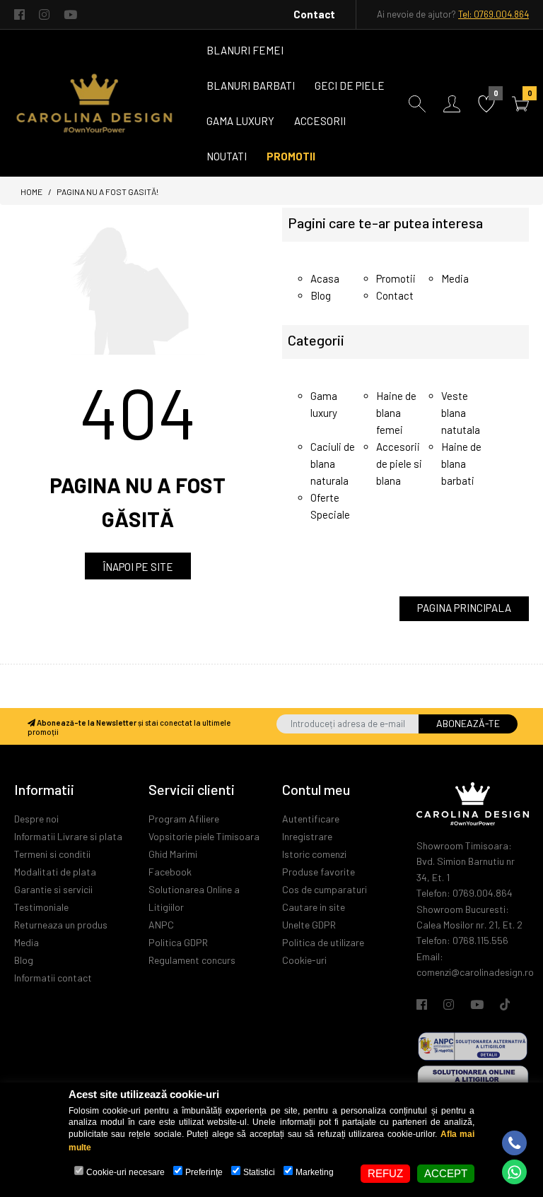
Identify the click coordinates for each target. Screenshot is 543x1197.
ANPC (161, 925)
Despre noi (36, 819)
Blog (320, 295)
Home (31, 191)
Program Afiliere (183, 819)
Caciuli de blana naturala (332, 463)
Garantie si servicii (53, 889)
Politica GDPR (178, 942)
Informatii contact (53, 978)
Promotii (396, 278)
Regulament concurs (191, 960)
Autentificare (310, 819)
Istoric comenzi (314, 854)
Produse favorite (318, 872)
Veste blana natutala (460, 412)
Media (455, 278)
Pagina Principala (464, 607)
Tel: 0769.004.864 (493, 14)
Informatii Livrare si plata (68, 836)
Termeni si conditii (52, 854)
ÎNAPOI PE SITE (138, 566)
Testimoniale (41, 907)
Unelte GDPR (309, 925)
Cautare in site (313, 907)
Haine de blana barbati (461, 463)
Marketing (315, 1172)
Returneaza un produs (60, 925)
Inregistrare (307, 836)
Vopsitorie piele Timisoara (203, 836)
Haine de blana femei (396, 412)
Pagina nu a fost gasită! (107, 191)
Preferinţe (204, 1172)
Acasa (324, 278)
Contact (314, 14)
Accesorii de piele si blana (399, 463)
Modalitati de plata (55, 872)
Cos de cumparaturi (324, 889)
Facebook (170, 872)
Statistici (259, 1172)
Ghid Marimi (172, 854)
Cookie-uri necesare (125, 1172)
